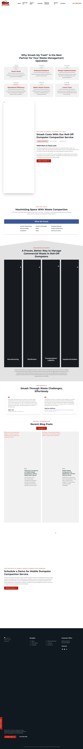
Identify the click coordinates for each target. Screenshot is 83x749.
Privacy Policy (50, 746)
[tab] (42, 141)
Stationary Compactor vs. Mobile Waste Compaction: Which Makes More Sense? (31, 473)
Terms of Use (57, 746)
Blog (25, 468)
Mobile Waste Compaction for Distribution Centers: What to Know (68, 473)
